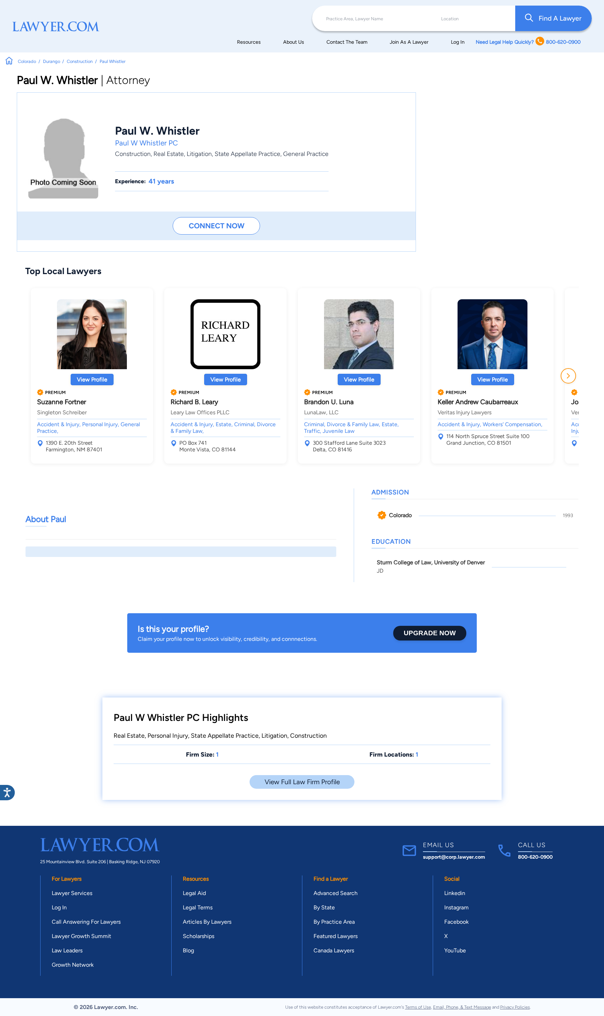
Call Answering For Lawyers (86, 921)
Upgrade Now (430, 633)
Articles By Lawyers (207, 921)
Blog (188, 950)
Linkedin (454, 893)
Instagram (456, 907)
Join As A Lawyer (409, 42)
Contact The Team (346, 42)
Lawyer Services (72, 893)
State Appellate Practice (247, 153)
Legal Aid (194, 893)
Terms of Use (418, 1007)
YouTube (455, 950)
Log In (458, 42)
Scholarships (198, 936)
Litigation (199, 153)
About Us (293, 42)
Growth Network (73, 964)
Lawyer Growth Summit (81, 936)
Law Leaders (67, 950)
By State (324, 907)
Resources (249, 42)
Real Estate (168, 153)
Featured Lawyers (336, 936)
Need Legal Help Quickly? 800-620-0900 (528, 42)
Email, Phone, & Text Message (462, 1007)
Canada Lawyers (334, 950)
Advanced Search (336, 893)
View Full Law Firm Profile (302, 782)
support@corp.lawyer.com (454, 857)
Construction (133, 153)
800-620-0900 (535, 857)
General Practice (306, 153)
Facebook (456, 921)
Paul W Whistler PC (146, 142)
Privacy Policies (515, 1007)
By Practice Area (334, 921)
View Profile (92, 379)
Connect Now (216, 225)
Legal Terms (198, 907)
